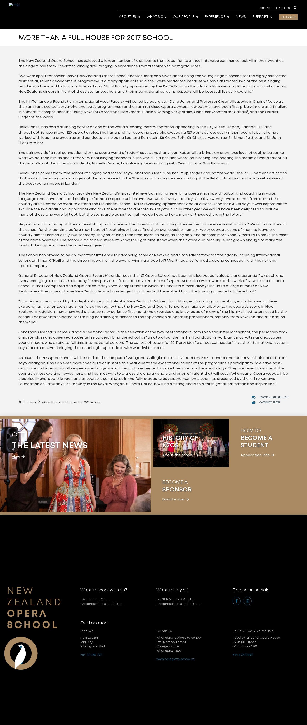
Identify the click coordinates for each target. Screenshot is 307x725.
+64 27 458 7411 (91, 655)
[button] (295, 7)
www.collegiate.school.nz (175, 659)
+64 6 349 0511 (243, 655)
